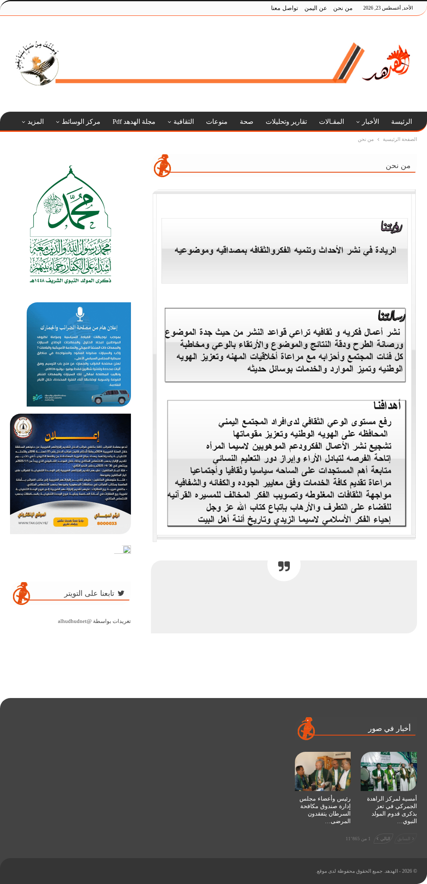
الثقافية (183, 121)
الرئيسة (401, 121)
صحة (247, 121)
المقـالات (331, 121)
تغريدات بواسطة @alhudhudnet (94, 621)
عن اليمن (315, 8)
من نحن (343, 8)
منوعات (217, 121)
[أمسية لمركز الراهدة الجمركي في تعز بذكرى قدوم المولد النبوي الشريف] (389, 771)
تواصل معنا (284, 8)
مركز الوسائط (81, 121)
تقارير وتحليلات (286, 121)
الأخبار (370, 121)
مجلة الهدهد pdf (134, 121)
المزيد (36, 121)
